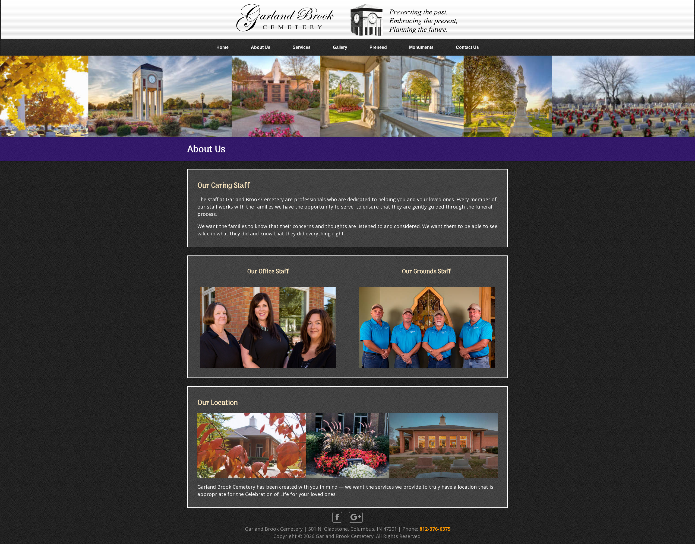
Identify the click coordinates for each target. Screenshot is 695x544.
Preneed (378, 47)
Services (302, 47)
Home (222, 47)
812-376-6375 (434, 529)
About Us (260, 47)
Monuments (421, 47)
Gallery (340, 47)
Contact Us (467, 47)
